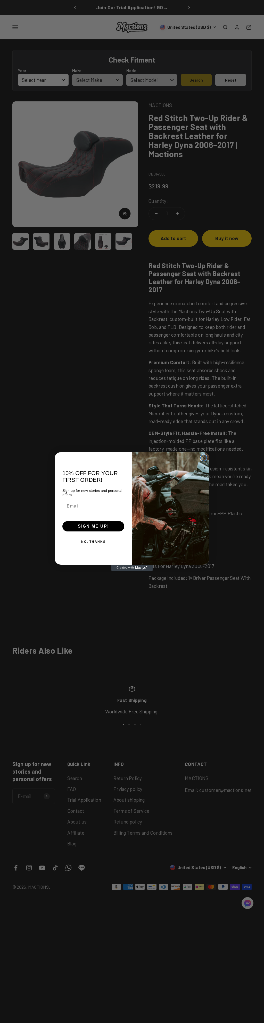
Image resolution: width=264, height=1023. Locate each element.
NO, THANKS (93, 542)
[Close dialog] (204, 458)
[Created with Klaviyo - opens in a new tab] (132, 568)
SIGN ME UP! (93, 526)
